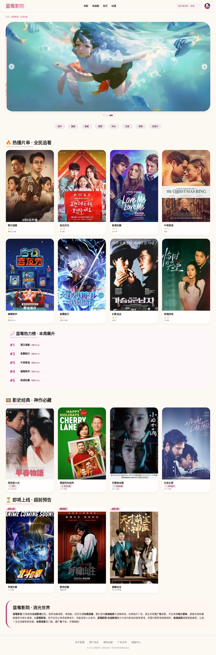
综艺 (105, 5)
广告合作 (122, 642)
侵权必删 (108, 642)
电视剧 (95, 5)
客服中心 (136, 642)
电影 (86, 5)
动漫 (113, 5)
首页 (8, 16)
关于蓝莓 (79, 642)
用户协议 (94, 642)
